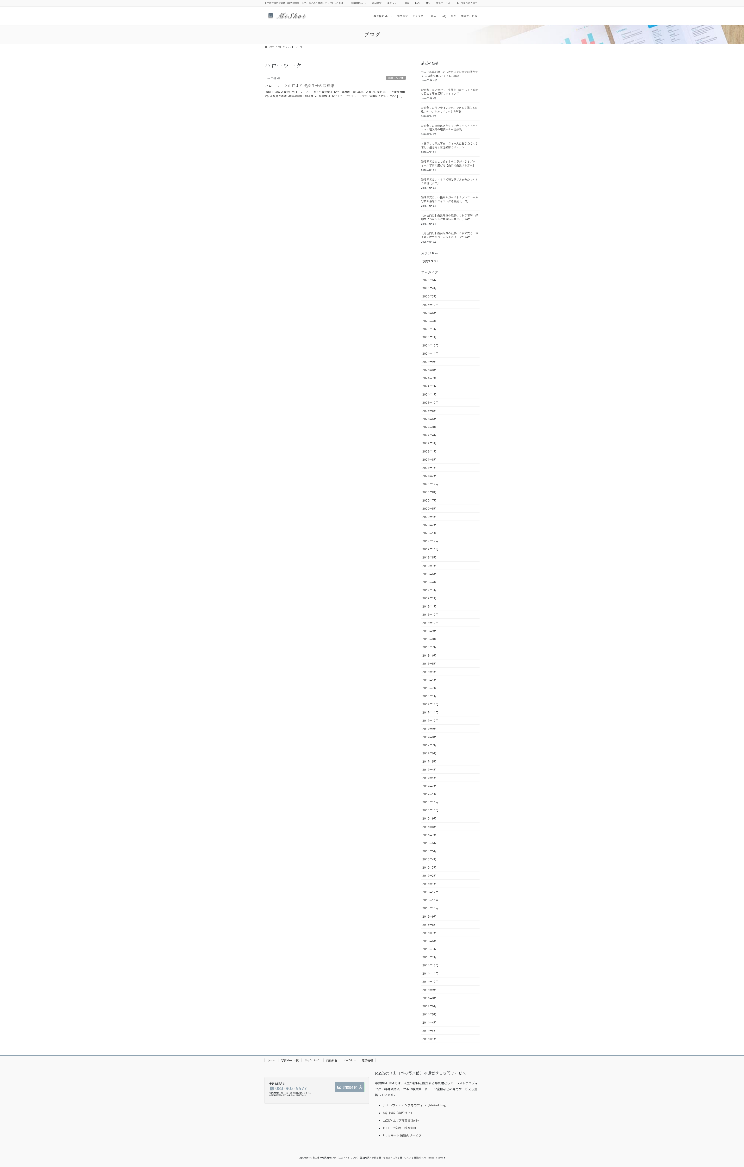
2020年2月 (429, 525)
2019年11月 (430, 549)
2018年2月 (429, 688)
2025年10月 (430, 305)
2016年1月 (429, 884)
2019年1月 (429, 606)
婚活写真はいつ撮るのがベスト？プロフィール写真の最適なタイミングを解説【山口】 (449, 199)
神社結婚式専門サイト (398, 1113)
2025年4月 (429, 321)
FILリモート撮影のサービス (402, 1135)
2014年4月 (429, 1022)
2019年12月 (430, 541)
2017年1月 (429, 794)
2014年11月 (430, 973)
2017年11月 (430, 712)
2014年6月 (429, 1006)
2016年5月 (429, 851)
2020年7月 (429, 500)
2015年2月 (429, 957)
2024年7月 (429, 378)
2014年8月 (429, 998)
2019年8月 (429, 557)
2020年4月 (429, 517)
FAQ (417, 3)
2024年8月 (429, 370)
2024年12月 (430, 345)
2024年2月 (429, 386)
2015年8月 (429, 925)
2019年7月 (429, 566)
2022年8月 (429, 427)
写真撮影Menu (358, 3)
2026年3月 (429, 296)
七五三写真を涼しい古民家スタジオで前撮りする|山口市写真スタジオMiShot (449, 74)
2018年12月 (430, 614)
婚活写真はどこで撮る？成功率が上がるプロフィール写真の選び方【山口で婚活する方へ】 (449, 163)
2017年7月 (429, 745)
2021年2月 (429, 476)
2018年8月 (429, 639)
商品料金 (376, 3)
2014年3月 (429, 1031)
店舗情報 (367, 1060)
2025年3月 (429, 329)
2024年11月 (430, 353)
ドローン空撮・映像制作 (400, 1128)
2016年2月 (429, 875)
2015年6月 (429, 941)
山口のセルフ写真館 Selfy (401, 1120)
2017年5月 (429, 761)
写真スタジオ (395, 78)
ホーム (271, 1060)
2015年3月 (429, 949)
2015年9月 (429, 916)
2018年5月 (429, 663)
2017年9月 (429, 729)
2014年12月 (430, 965)
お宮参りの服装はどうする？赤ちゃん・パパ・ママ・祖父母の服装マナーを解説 (449, 127)
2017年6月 (429, 753)
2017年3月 (429, 778)
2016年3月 (429, 867)
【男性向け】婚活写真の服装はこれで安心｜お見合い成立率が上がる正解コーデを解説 (449, 235)
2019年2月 (429, 598)
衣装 (407, 3)
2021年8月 (429, 459)
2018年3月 (429, 680)
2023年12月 (430, 402)
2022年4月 (429, 435)
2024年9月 (429, 362)
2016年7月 (429, 835)
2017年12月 (430, 704)
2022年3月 (429, 443)
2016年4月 (429, 859)
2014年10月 (430, 981)
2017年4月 (429, 769)
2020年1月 (429, 533)
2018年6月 (429, 655)
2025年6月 (429, 313)
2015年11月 (430, 900)
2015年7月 (429, 933)
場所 (427, 3)
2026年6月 (429, 280)
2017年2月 (429, 786)
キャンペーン (312, 1060)
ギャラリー (393, 3)
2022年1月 (429, 451)
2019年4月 (429, 582)
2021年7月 (429, 468)
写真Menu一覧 (290, 1060)
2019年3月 (429, 590)
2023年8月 (429, 411)
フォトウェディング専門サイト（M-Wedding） (415, 1105)
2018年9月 (429, 631)
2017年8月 (429, 737)
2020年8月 (429, 492)
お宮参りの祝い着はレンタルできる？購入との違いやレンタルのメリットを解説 (449, 109)
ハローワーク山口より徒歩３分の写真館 (299, 85)
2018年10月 (430, 623)
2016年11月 (430, 802)
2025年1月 (429, 337)
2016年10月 (430, 810)
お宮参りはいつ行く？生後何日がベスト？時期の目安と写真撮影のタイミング (449, 92)
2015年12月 (430, 892)
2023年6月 (429, 419)
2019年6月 (429, 574)
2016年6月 (429, 843)
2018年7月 (429, 647)
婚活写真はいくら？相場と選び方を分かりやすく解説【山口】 (449, 181)
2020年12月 (430, 484)
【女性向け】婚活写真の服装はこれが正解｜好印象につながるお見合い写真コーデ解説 (449, 217)
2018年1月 (429, 696)
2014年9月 (429, 990)
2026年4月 (429, 288)
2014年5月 (429, 1014)
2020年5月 (429, 508)
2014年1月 (429, 1039)
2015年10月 (430, 908)
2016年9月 (429, 818)
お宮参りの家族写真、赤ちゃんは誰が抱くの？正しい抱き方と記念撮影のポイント (449, 145)
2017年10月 (430, 720)
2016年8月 (429, 827)
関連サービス (443, 3)
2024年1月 (429, 394)
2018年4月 (429, 672)
